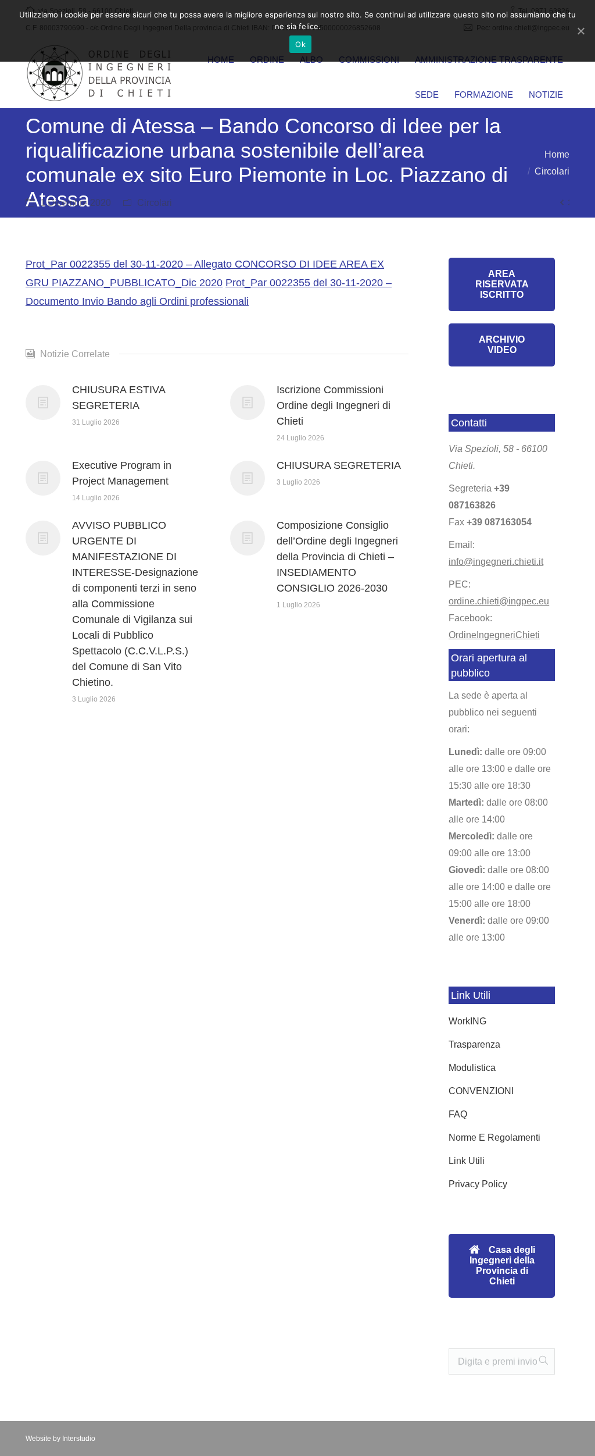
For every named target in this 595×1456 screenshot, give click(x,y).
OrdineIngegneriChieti (494, 635)
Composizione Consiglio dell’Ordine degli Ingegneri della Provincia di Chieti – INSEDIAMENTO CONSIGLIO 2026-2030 (337, 556)
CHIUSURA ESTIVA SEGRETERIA (118, 397)
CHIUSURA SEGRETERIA (339, 465)
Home (556, 154)
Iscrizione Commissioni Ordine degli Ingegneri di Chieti (333, 405)
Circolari (552, 171)
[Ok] (580, 31)
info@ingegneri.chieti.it (496, 562)
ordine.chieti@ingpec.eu (499, 601)
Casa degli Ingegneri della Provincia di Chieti (502, 1265)
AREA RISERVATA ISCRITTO (502, 284)
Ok (300, 44)
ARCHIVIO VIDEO (502, 344)
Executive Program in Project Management (121, 473)
